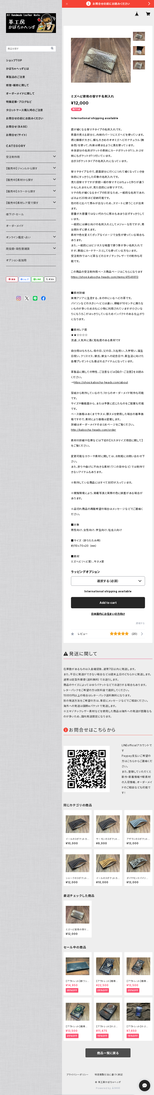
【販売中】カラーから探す (21, 191)
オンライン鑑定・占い (18, 237)
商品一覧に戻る (108, 1053)
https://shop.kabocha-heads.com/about (101, 382)
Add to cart (108, 603)
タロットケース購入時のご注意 (24, 110)
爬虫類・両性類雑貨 (18, 248)
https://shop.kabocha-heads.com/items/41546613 (104, 277)
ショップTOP (14, 60)
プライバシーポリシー (77, 1074)
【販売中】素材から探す (19, 179)
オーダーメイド (15, 225)
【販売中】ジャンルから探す (22, 168)
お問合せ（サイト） (16, 134)
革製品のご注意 (15, 76)
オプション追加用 (16, 260)
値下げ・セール (15, 214)
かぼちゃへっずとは (17, 68)
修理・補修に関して (17, 85)
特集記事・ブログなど (19, 101)
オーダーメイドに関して (20, 93)
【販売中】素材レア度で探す (22, 202)
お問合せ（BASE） (17, 126)
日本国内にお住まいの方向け (108, 613)
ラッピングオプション (85, 572)
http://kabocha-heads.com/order (93, 429)
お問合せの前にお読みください (24, 118)
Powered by (104, 1088)
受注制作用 (13, 156)
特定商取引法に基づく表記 (109, 1074)
